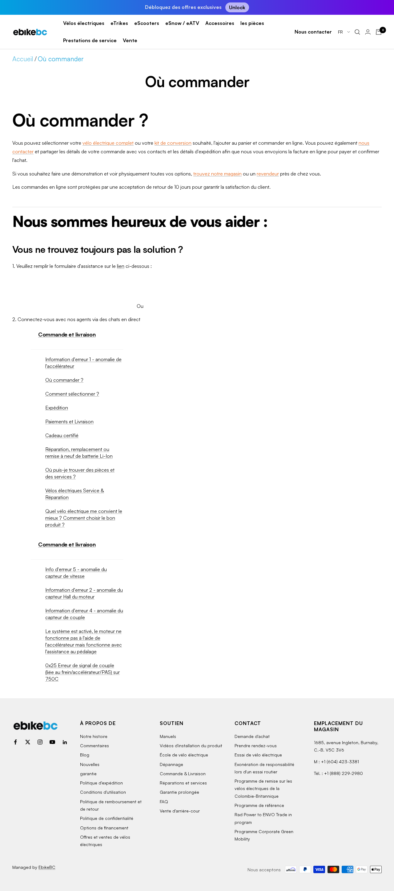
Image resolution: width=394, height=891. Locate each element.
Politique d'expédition (101, 782)
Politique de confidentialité (106, 818)
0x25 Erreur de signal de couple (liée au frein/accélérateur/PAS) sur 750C (82, 672)
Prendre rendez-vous (256, 745)
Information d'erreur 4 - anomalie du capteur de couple (84, 613)
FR (341, 31)
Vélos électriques (83, 23)
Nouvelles (89, 764)
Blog (84, 754)
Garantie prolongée (179, 792)
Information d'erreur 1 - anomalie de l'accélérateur (83, 362)
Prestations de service (90, 40)
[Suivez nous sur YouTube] (52, 742)
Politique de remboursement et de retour (111, 805)
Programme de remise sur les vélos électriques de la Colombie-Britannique (263, 788)
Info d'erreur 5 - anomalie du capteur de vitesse (76, 572)
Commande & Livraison (183, 773)
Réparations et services (183, 782)
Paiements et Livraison (69, 421)
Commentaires (94, 745)
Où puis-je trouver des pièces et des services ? (80, 473)
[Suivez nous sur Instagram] (40, 742)
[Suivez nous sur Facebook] (15, 742)
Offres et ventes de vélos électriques (105, 840)
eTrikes (119, 23)
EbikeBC (46, 867)
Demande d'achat (252, 736)
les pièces (252, 23)
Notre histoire (93, 736)
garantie (88, 773)
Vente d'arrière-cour (180, 810)
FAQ (164, 801)
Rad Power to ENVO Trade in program (263, 818)
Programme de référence (259, 805)
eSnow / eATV (182, 23)
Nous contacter (313, 32)
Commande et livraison (67, 334)
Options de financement (104, 827)
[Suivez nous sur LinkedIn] (65, 742)
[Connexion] (368, 31)
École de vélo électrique (184, 754)
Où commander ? (64, 380)
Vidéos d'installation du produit (191, 745)
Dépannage (171, 764)
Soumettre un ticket (140, 283)
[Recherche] (357, 32)
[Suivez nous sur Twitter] (28, 742)
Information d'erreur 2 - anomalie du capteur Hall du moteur (84, 593)
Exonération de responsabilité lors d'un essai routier (264, 768)
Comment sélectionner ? (72, 394)
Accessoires (219, 23)
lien (120, 266)
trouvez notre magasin (217, 174)
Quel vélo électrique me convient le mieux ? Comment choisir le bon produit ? (83, 518)
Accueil (22, 59)
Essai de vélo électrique (258, 754)
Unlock (237, 7)
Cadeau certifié (61, 435)
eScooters (146, 23)
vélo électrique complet (108, 143)
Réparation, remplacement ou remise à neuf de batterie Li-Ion (79, 452)
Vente (130, 40)
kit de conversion (173, 143)
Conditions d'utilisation (103, 792)
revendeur (268, 174)
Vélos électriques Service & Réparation (74, 493)
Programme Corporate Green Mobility (264, 835)
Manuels (168, 736)
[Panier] (379, 32)
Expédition (56, 408)
